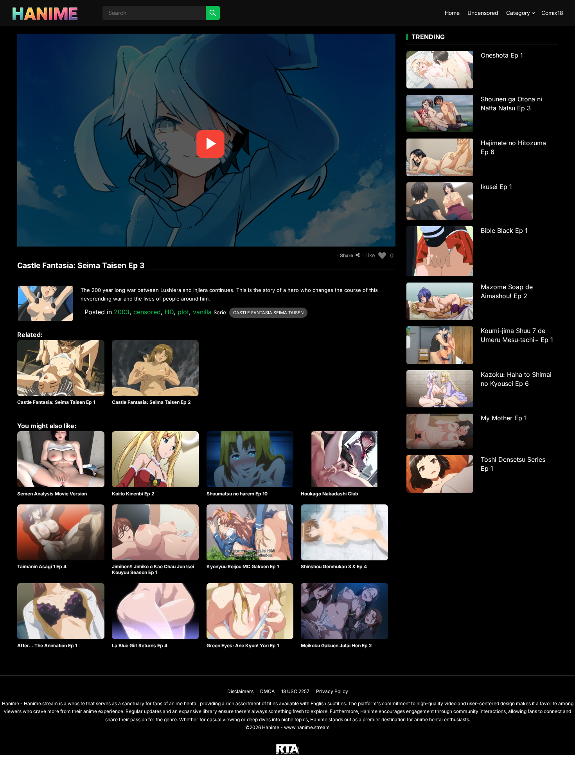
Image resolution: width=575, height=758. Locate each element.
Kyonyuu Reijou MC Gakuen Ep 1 (243, 566)
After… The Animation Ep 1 (47, 645)
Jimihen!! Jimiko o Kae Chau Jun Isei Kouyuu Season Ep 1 (153, 570)
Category (518, 12)
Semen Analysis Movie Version (52, 494)
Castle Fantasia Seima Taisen (268, 312)
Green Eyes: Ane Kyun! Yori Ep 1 (243, 645)
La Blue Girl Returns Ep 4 (139, 645)
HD (169, 312)
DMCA (267, 691)
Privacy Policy (332, 691)
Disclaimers (240, 691)
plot (183, 312)
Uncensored (482, 12)
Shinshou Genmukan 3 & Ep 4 (334, 566)
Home (452, 12)
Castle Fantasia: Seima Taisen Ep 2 (151, 402)
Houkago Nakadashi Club (329, 494)
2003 (121, 312)
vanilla (202, 312)
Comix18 (552, 12)
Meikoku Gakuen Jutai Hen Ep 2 (336, 645)
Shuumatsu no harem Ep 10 (237, 494)
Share (346, 255)
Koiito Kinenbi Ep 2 (133, 494)
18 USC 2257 (295, 691)
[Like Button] (382, 255)
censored (147, 312)
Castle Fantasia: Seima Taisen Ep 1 (56, 402)
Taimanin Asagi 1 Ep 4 (41, 566)
